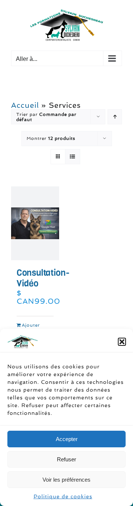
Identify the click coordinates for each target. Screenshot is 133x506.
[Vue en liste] (72, 156)
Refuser (66, 459)
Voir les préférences (66, 479)
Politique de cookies (63, 496)
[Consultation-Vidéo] (35, 223)
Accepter (67, 439)
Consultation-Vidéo (43, 278)
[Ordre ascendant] (115, 116)
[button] (122, 341)
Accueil (25, 105)
